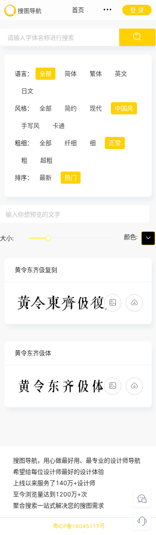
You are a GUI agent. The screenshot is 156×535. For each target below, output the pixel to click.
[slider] (48, 238)
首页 (78, 9)
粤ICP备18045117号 (79, 526)
